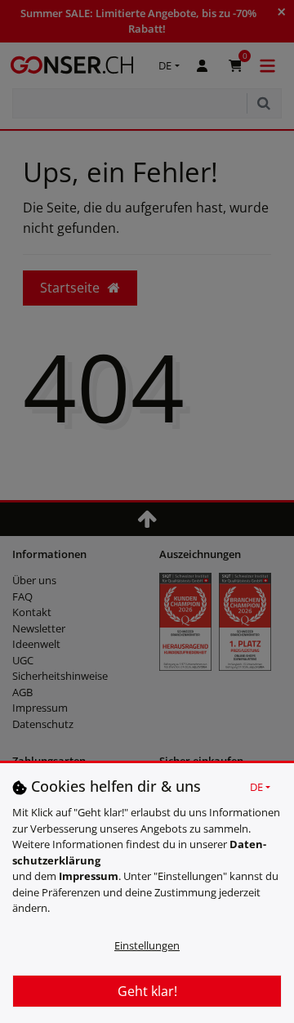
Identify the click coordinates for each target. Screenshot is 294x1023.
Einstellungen (147, 945)
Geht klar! (147, 991)
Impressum (88, 876)
